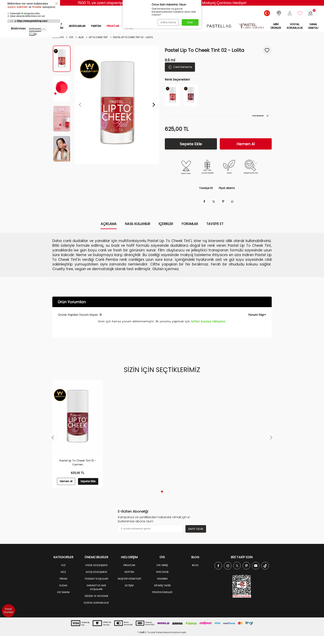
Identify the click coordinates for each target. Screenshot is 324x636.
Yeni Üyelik (162, 572)
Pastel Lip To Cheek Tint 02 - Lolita (133, 37)
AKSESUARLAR (77, 26)
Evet (190, 22)
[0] (310, 13)
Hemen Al (246, 144)
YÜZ (71, 37)
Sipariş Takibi (162, 585)
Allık (81, 37)
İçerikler (166, 224)
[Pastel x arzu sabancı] (251, 26)
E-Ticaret (150, 632)
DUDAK (63, 585)
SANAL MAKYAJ (313, 26)
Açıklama (109, 224)
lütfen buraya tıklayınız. (208, 321)
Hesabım (162, 578)
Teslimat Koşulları (96, 578)
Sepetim (129, 572)
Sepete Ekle (191, 144)
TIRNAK (63, 578)
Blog (195, 565)
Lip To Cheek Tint (98, 37)
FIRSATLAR (113, 26)
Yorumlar (190, 224)
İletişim (129, 585)
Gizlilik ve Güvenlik (96, 596)
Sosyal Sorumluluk (295, 26)
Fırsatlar (129, 565)
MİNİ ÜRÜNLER (276, 26)
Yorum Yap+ (257, 315)
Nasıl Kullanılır (137, 224)
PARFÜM (96, 26)
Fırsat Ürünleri (8, 610)
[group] (117, 105)
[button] (80, 104)
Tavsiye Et (206, 188)
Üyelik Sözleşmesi (96, 565)
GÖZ (63, 572)
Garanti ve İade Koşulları (96, 587)
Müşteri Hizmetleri (129, 578)
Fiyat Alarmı (227, 188)
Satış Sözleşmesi (96, 572)
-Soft (141, 632)
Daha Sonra (168, 22)
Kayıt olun (195, 529)
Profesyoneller (162, 592)
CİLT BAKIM (63, 592)
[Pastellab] (219, 26)
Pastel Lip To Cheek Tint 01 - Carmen (77, 462)
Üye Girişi (162, 565)
